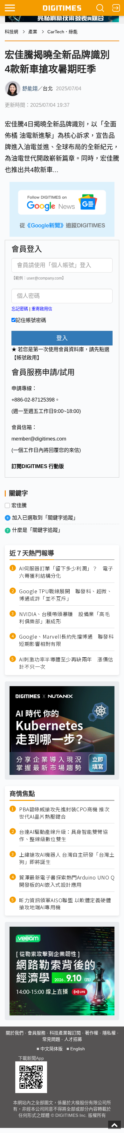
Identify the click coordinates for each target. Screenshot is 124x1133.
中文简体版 (51, 1048)
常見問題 (51, 1039)
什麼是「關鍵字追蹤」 (37, 530)
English (77, 1048)
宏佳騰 (19, 505)
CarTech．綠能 (62, 31)
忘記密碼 (19, 308)
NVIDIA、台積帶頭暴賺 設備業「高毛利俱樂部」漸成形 (64, 617)
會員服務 (36, 1032)
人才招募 (73, 1039)
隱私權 (109, 1032)
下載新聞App (31, 1058)
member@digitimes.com (38, 438)
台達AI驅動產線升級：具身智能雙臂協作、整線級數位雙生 (63, 835)
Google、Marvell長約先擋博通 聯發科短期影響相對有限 (66, 640)
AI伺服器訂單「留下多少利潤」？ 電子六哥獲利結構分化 (66, 572)
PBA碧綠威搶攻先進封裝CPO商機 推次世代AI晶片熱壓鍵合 (64, 813)
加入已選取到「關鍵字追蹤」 (45, 517)
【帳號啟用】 (26, 357)
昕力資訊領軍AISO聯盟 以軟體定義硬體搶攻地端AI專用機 (65, 904)
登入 (62, 338)
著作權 (91, 1032)
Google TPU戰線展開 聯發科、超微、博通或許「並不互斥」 (65, 595)
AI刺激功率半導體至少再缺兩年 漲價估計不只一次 (66, 663)
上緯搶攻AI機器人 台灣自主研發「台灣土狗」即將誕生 (66, 858)
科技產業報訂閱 (65, 1032)
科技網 (11, 31)
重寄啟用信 (41, 308)
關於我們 (15, 1032)
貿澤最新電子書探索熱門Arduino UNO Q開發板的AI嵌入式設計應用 (66, 881)
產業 (32, 31)
